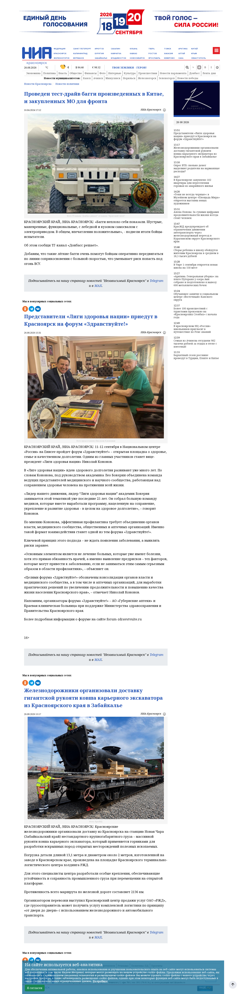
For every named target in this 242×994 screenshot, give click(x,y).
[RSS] (193, 67)
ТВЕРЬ (151, 49)
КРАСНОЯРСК (60, 53)
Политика (49, 73)
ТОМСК (167, 49)
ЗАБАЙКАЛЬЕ (101, 58)
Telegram (156, 281)
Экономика (33, 73)
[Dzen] (199, 67)
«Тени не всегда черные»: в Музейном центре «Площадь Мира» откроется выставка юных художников (197, 199)
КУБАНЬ (133, 49)
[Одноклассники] (211, 67)
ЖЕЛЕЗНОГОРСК (61, 58)
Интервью (114, 73)
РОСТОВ (152, 53)
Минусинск (113, 78)
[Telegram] (217, 67)
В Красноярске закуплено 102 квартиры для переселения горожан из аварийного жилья (193, 182)
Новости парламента (173, 73)
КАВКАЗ (133, 53)
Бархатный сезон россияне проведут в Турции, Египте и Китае (196, 357)
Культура (130, 73)
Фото (102, 73)
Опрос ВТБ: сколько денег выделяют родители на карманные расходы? (197, 168)
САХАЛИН (115, 49)
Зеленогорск (167, 78)
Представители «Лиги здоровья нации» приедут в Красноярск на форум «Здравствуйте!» (195, 136)
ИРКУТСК (99, 49)
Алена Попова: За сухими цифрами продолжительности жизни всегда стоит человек (196, 215)
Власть (62, 73)
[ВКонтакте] (205, 67)
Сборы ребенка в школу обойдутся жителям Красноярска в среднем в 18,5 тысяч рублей (196, 253)
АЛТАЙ (181, 53)
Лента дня (209, 73)
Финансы (91, 73)
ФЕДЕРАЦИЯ (59, 49)
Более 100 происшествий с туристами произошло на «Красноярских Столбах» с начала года (195, 313)
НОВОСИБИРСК (137, 58)
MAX (98, 285)
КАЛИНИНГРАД (80, 53)
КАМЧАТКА (116, 53)
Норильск (129, 78)
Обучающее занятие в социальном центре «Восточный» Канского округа (196, 297)
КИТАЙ (194, 49)
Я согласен (34, 988)
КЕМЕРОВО (169, 58)
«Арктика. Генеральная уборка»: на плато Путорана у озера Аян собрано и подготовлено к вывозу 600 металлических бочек (196, 281)
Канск (87, 78)
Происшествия (147, 73)
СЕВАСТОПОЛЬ (198, 58)
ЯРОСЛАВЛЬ (154, 58)
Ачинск (98, 78)
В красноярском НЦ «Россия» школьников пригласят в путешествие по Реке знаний (192, 329)
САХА (180, 58)
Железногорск (147, 78)
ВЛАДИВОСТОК (118, 58)
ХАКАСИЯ (168, 53)
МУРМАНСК (78, 58)
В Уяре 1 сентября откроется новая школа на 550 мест (196, 266)
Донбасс (194, 73)
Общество (76, 73)
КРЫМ (194, 53)
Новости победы (187, 78)
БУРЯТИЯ (99, 53)
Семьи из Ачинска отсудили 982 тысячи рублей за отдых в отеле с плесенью (195, 343)
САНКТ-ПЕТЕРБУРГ (82, 49)
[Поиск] (187, 67)
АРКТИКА (182, 49)
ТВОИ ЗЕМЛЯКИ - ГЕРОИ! (129, 67)
